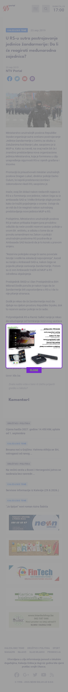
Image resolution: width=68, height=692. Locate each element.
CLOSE (34, 370)
